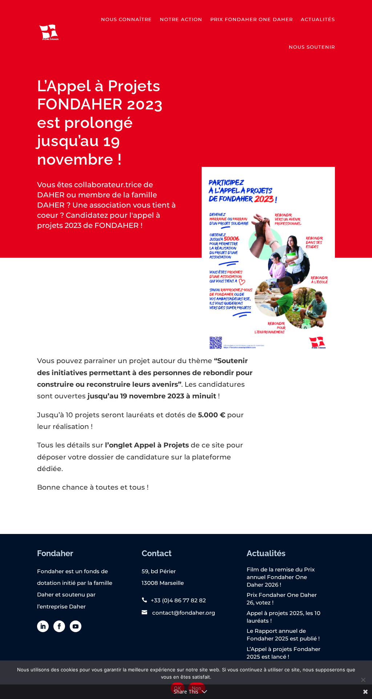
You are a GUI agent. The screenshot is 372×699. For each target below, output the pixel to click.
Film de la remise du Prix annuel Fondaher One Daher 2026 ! (281, 577)
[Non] (363, 679)
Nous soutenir (312, 47)
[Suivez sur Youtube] (75, 626)
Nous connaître (126, 19)
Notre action (181, 19)
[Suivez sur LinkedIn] (43, 626)
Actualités (318, 19)
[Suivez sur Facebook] (59, 626)
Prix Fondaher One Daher (251, 19)
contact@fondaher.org (183, 612)
